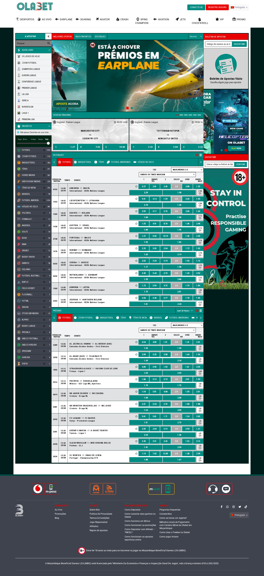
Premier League (29, 88)
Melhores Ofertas (62, 36)
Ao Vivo (58, 510)
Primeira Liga (28, 119)
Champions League (31, 69)
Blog (57, 518)
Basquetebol (84, 162)
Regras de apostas (99, 530)
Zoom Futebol (85, 317)
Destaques (100, 36)
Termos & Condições (99, 518)
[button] (239, 7)
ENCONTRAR (239, 44)
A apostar (30, 36)
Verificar (240, 164)
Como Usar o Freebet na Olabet (174, 532)
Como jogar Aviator (169, 536)
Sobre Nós (95, 510)
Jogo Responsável (98, 522)
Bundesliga (27, 107)
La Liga (25, 94)
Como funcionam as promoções (140, 525)
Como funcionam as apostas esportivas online (139, 538)
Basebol (158, 317)
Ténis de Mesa (140, 317)
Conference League (31, 81)
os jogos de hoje (31, 56)
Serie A (25, 100)
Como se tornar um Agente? (173, 518)
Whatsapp (227, 507)
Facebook (221, 507)
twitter (240, 507)
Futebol (66, 162)
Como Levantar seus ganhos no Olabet (140, 515)
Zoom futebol (29, 63)
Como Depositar (132, 510)
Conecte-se (196, 7)
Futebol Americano (121, 162)
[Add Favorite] (136, 186)
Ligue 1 (25, 113)
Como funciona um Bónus (137, 521)
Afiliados (94, 526)
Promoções (60, 514)
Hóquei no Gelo (146, 162)
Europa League (29, 75)
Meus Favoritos (83, 36)
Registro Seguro (217, 7)
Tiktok (246, 507)
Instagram (234, 507)
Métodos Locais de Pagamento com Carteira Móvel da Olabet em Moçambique (175, 525)
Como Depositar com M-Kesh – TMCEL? (140, 531)
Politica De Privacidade (101, 514)
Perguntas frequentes (169, 510)
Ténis (101, 162)
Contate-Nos (165, 514)
